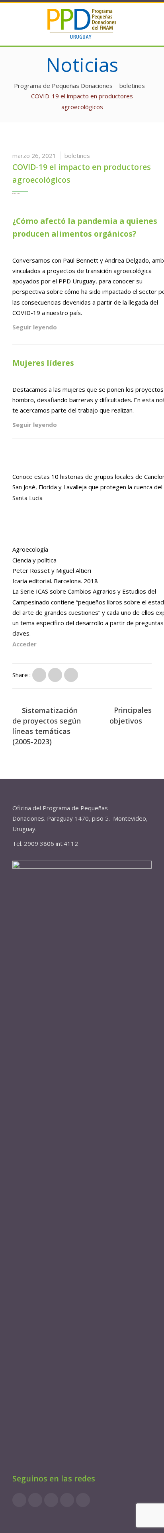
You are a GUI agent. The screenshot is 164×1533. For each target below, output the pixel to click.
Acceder (24, 644)
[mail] (83, 1500)
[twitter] (51, 1500)
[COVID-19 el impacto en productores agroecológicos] (39, 675)
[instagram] (35, 1500)
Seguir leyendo (34, 327)
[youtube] (67, 1500)
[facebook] (19, 1500)
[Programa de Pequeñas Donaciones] (82, 23)
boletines (77, 155)
